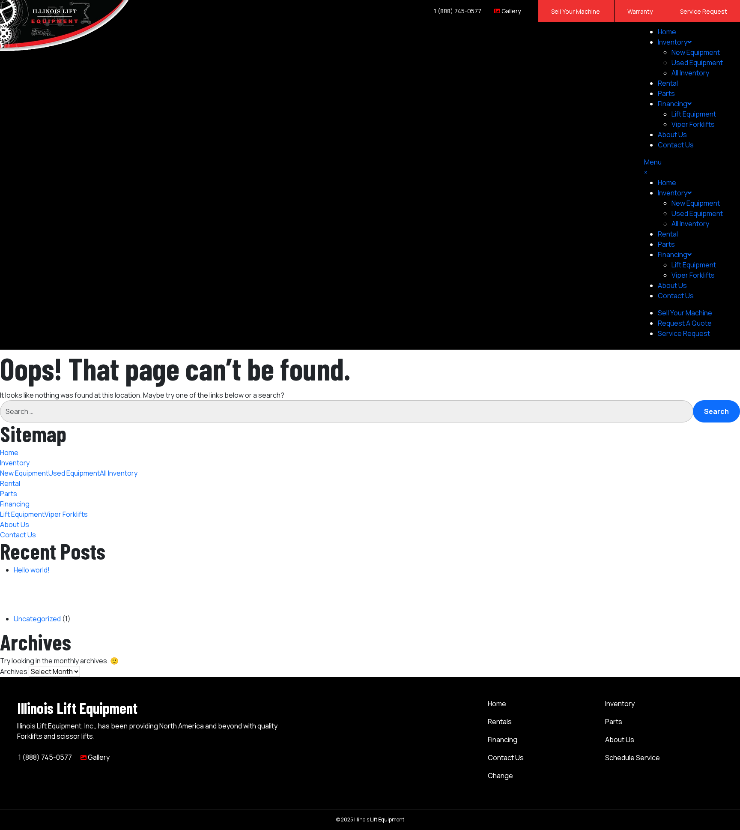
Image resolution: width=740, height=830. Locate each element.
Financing (502, 739)
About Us (672, 134)
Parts (666, 93)
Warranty (640, 11)
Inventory (672, 42)
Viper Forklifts (693, 124)
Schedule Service (632, 757)
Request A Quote (685, 323)
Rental (668, 83)
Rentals (500, 721)
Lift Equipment (693, 114)
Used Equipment (697, 62)
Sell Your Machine (576, 11)
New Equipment (695, 52)
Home (667, 31)
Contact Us (676, 145)
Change (500, 775)
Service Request (703, 11)
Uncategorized (37, 618)
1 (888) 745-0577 (457, 11)
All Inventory (690, 73)
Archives (13, 671)
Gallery (510, 11)
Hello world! (32, 570)
